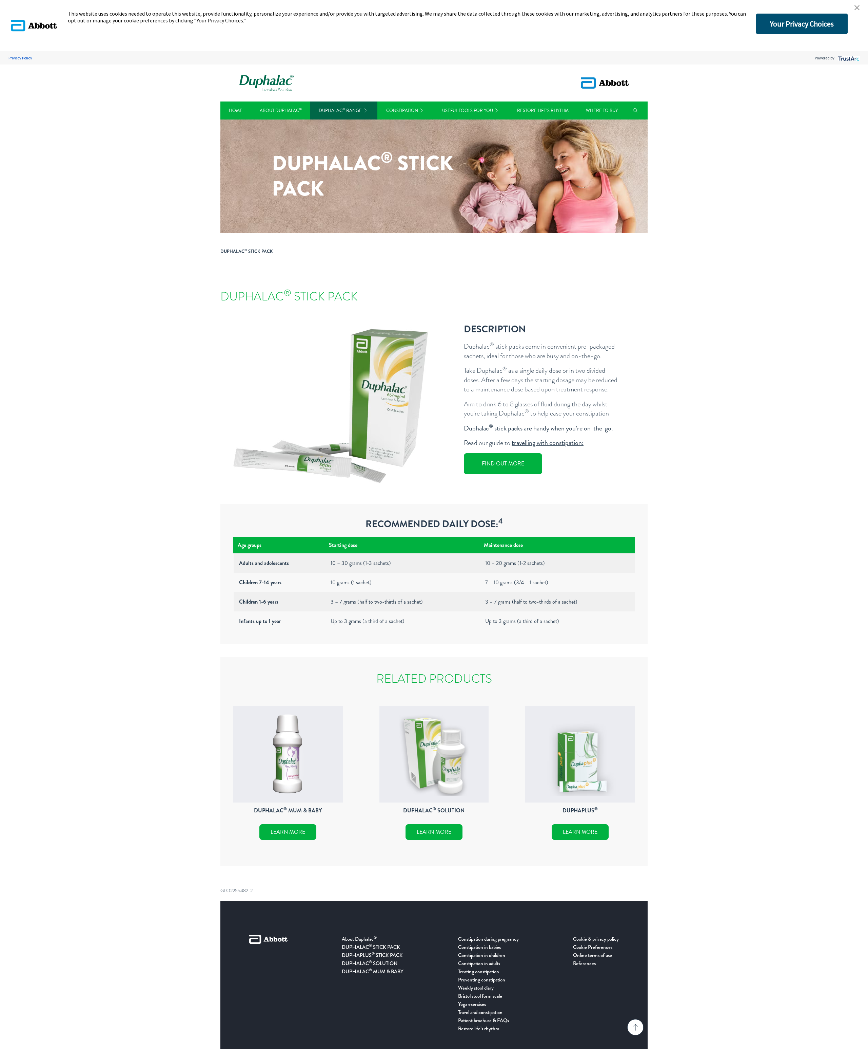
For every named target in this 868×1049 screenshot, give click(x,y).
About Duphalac (281, 110)
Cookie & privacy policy (596, 939)
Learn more (288, 832)
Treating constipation (478, 971)
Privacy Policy (20, 57)
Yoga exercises (472, 1004)
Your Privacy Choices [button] (802, 24)
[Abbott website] (605, 83)
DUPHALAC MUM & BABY (372, 971)
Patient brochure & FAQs (483, 1020)
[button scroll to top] (635, 1027)
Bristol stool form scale (480, 996)
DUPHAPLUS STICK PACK (372, 955)
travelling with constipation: (548, 443)
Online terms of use (592, 955)
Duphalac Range (340, 110)
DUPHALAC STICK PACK (371, 947)
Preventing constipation (481, 979)
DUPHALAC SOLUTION (370, 963)
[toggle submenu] (365, 110)
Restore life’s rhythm (543, 110)
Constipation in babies (479, 947)
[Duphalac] (266, 83)
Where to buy (602, 110)
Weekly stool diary (476, 988)
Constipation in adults (479, 963)
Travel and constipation (480, 1012)
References (584, 963)
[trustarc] (848, 57)
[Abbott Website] (268, 984)
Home (235, 110)
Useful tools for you (467, 110)
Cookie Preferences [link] (592, 947)
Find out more (503, 463)
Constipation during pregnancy (488, 939)
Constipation (402, 110)
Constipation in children (481, 955)
